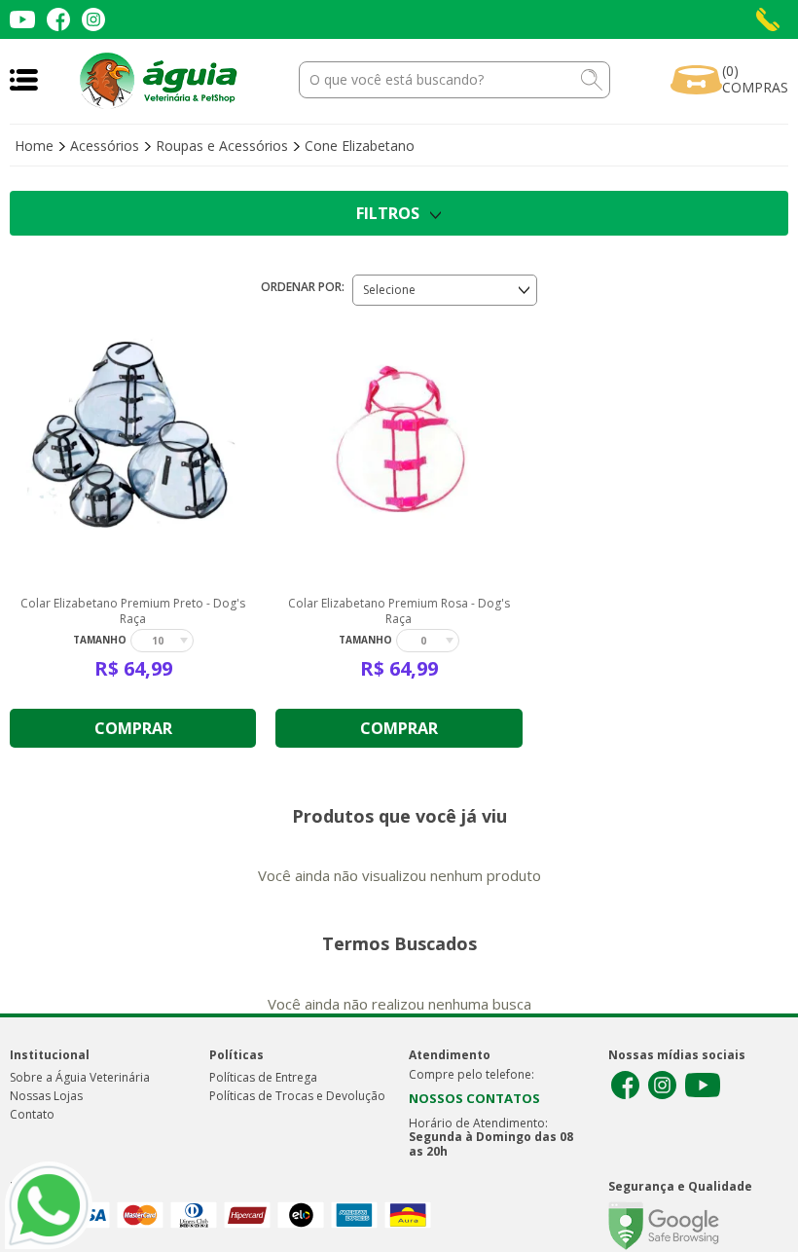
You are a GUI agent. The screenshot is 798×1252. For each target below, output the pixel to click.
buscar (591, 79)
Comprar (133, 728)
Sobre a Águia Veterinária (80, 1077)
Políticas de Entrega (263, 1077)
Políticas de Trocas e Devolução (297, 1095)
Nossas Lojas (46, 1095)
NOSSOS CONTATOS (474, 1098)
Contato (32, 1114)
